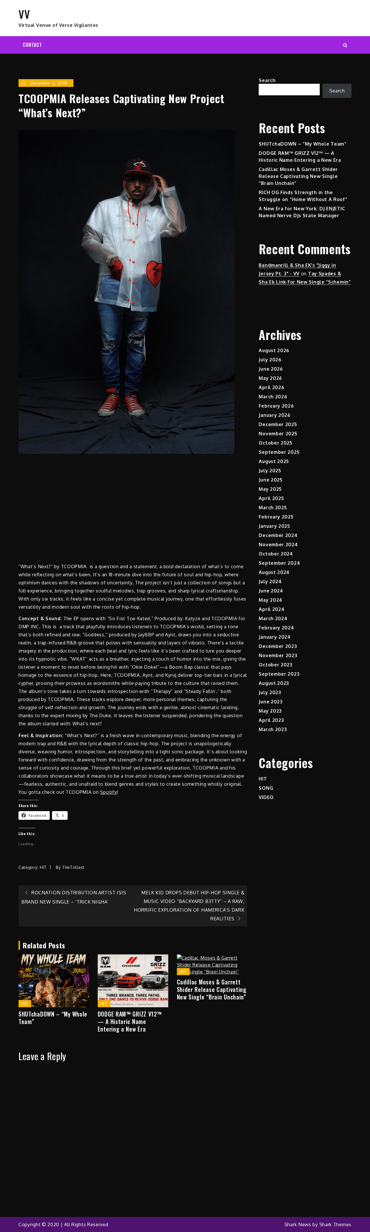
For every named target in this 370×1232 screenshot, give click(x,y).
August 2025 (274, 461)
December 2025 (278, 424)
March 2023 (273, 729)
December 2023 (278, 646)
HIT (43, 867)
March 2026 (273, 396)
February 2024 (276, 628)
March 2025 (273, 507)
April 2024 (271, 609)
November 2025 (278, 433)
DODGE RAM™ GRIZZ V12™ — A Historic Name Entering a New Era (130, 1021)
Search (267, 80)
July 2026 (270, 360)
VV (24, 14)
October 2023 (275, 665)
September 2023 (279, 674)
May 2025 (270, 489)
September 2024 (279, 563)
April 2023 (271, 720)
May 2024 (270, 600)
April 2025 (271, 498)
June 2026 (271, 369)
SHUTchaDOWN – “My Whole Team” (52, 1017)
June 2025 (270, 480)
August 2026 (274, 350)
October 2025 (275, 443)
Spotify (108, 792)
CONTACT (32, 44)
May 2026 (270, 378)
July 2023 (270, 692)
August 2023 (274, 683)
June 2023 (270, 702)
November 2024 (278, 544)
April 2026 (271, 387)
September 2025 (279, 452)
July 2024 (270, 581)
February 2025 (276, 517)
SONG (266, 788)
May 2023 (270, 711)
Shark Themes (335, 1224)
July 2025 (270, 470)
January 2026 (274, 415)
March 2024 (273, 618)
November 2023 (278, 655)
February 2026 (276, 406)
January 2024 (275, 637)
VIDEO (266, 797)
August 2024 (274, 572)
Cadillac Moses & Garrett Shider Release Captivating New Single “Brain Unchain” (212, 989)
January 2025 (274, 526)
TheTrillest (73, 867)
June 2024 (271, 591)
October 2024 (276, 554)
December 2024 (278, 535)
